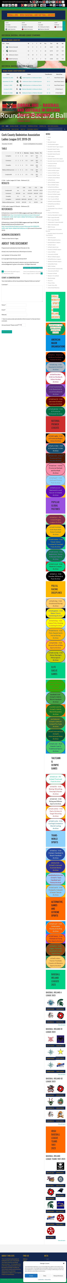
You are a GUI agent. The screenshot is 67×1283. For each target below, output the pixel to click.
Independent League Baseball (55, 222)
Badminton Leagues (36, 268)
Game (29, 74)
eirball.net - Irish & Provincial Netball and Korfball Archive (55, 469)
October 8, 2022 (8, 89)
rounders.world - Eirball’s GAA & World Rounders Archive (56, 710)
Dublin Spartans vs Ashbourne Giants (32, 77)
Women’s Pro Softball (53, 275)
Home (3, 126)
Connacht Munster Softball (55, 189)
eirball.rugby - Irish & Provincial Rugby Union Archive (56, 438)
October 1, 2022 (8, 85)
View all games (61, 96)
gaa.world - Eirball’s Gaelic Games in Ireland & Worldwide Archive (55, 685)
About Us (23, 129)
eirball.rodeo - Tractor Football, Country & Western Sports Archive (56, 962)
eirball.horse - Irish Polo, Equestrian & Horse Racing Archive (56, 634)
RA (62, 43)
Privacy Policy (48, 1279)
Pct (51, 43)
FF (40, 43)
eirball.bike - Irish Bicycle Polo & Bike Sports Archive (55, 645)
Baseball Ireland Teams (53, 149)
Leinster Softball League (54, 168)
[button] (64, 1263)
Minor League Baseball (53, 220)
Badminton (27, 268)
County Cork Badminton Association (32, 144)
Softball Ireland (6, 129)
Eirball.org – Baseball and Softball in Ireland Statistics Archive (38, 110)
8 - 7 (48, 77)
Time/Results (48, 74)
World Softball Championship (55, 268)
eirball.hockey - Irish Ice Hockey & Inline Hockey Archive (55, 378)
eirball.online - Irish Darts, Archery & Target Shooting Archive (55, 812)
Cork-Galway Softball (53, 196)
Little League (23, 126)
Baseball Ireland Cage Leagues (55, 146)
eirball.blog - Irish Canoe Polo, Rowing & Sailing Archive (55, 623)
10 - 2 (48, 81)
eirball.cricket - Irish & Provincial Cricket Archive (55, 448)
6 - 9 (48, 89)
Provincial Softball (33, 126)
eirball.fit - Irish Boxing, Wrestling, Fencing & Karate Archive (55, 790)
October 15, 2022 (8, 93)
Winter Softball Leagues (54, 256)
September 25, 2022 (8, 77)
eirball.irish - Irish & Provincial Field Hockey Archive (55, 458)
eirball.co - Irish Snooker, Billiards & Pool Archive (55, 576)
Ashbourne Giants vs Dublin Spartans (32, 81)
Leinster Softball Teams (54, 175)
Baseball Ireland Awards (54, 154)
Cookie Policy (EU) (52, 285)
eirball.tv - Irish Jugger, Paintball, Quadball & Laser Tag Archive (55, 949)
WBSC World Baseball (53, 126)
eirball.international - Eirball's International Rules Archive (55, 735)
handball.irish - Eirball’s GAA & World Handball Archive (56, 698)
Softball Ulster (51, 180)
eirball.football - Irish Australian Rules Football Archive (56, 530)
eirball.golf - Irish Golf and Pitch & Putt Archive (55, 480)
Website (4, 314)
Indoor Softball (51, 252)
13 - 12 (48, 93)
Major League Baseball (53, 217)
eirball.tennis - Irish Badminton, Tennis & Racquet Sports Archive (56, 555)
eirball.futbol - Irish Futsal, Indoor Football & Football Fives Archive (55, 543)
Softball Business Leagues (54, 259)
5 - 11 (48, 85)
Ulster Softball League (53, 182)
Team (7, 43)
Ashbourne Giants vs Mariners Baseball (32, 93)
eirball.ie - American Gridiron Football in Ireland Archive (55, 357)
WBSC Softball (15, 129)
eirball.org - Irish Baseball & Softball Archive (56, 367)
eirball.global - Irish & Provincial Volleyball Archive (55, 411)
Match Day (59, 74)
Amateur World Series (53, 212)
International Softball (53, 271)
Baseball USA (42, 126)
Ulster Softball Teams (53, 184)
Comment (5, 284)
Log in (47, 1259)
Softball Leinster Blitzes (54, 177)
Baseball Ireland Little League (55, 158)
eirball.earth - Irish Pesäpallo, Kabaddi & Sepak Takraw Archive (56, 891)
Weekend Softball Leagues (54, 261)
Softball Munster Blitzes (54, 204)
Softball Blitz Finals (52, 264)
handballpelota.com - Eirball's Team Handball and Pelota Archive (55, 878)
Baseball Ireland (14, 126)
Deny (44, 1275)
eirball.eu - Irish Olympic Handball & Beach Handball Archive (55, 854)
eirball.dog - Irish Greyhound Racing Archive (55, 603)
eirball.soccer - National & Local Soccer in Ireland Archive (55, 491)
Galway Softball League (54, 192)
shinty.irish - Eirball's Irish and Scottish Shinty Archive (55, 866)
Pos (3, 43)
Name (4, 305)
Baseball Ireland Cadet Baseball (56, 161)
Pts (45, 43)
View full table (61, 62)
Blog (7, 126)
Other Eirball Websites (32, 129)
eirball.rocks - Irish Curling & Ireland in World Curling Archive (56, 824)
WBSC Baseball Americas (54, 240)
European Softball (52, 273)
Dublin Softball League (53, 170)
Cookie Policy (41, 1279)
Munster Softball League (54, 194)
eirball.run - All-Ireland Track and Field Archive (55, 779)
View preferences (58, 1275)
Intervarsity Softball (53, 254)
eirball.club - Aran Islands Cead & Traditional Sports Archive (55, 747)
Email (4, 310)
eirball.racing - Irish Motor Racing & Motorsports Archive (56, 656)
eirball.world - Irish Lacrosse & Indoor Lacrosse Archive (56, 401)
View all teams (61, 1025)
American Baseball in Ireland (55, 215)
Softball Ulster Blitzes (53, 187)
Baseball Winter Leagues (54, 242)
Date (8, 74)
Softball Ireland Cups (53, 247)
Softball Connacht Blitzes (54, 201)
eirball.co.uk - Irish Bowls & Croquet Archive (55, 566)
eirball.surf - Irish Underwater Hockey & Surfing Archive (55, 927)
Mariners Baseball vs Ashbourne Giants (32, 89)
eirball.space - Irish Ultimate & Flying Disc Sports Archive (55, 938)
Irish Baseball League (53, 144)
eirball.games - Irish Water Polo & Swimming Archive (55, 613)
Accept (31, 1275)
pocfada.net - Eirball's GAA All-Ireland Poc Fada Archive (55, 722)
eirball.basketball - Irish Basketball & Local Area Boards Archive (56, 390)
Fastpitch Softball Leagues (54, 249)
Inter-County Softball (53, 199)
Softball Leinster (52, 165)
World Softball (51, 278)
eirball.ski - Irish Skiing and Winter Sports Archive (55, 801)
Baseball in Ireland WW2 (54, 151)
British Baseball (52, 237)
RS (57, 43)
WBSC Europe (51, 227)
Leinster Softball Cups (53, 173)
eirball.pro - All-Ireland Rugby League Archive (55, 519)
